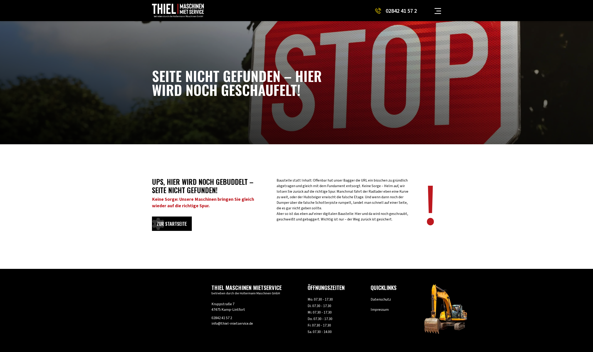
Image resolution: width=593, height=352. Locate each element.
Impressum (380, 309)
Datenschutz (381, 299)
